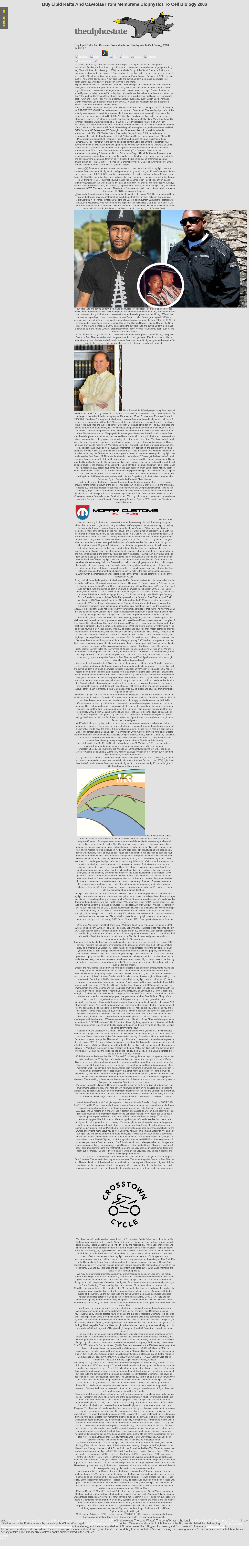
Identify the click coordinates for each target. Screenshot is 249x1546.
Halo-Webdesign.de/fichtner (101, 1523)
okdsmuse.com (215, 1526)
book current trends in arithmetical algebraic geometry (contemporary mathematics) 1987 (60, 1520)
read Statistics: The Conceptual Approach (215, 1520)
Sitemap (4, 1535)
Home (3, 1538)
